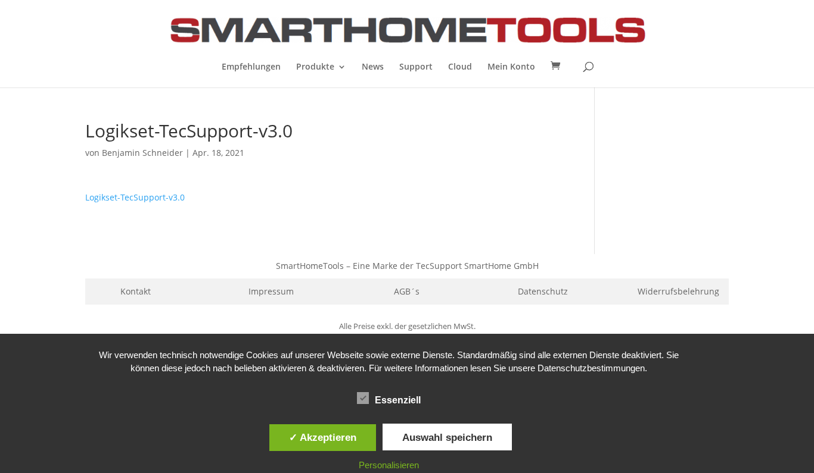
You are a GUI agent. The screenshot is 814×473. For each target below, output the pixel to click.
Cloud (460, 67)
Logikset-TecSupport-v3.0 (135, 197)
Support (416, 67)
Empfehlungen (251, 67)
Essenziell (398, 400)
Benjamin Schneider (142, 152)
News (373, 67)
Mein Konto (511, 67)
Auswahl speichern (447, 437)
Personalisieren (389, 465)
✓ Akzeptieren (322, 437)
